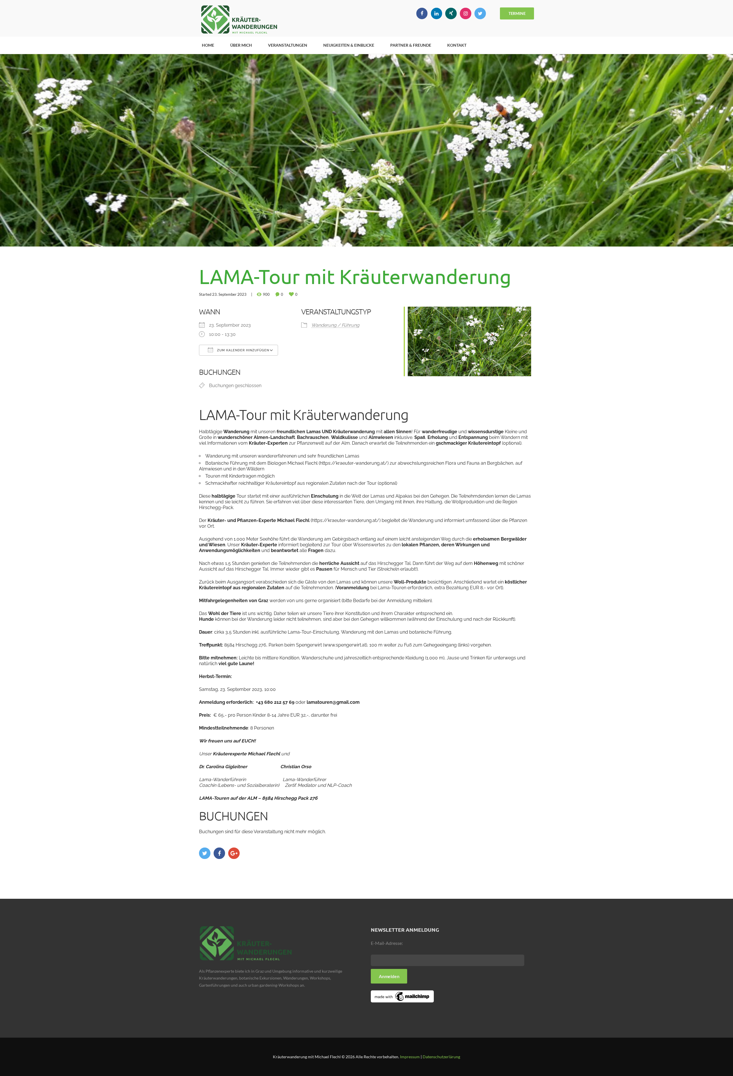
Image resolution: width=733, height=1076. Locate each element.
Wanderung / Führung (335, 325)
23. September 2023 (229, 294)
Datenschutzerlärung (441, 1056)
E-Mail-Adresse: (387, 943)
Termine (517, 13)
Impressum (410, 1056)
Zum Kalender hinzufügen (242, 350)
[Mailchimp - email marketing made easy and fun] (402, 994)
